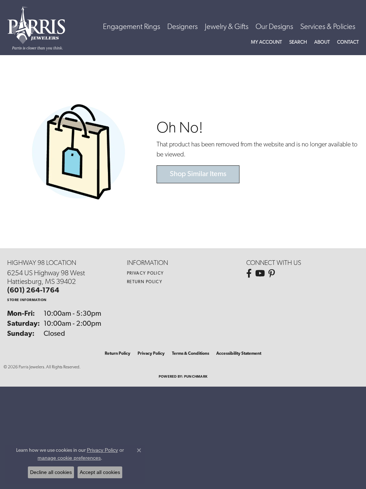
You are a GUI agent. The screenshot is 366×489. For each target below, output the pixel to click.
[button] (266, 42)
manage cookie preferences (69, 458)
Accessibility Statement (238, 354)
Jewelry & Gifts (226, 27)
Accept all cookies (100, 472)
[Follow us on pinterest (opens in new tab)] (271, 273)
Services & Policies (327, 27)
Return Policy (145, 282)
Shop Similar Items (198, 174)
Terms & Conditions (190, 354)
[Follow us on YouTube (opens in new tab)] (260, 273)
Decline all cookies (51, 472)
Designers (182, 27)
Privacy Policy (145, 273)
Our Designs (274, 27)
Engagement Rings (131, 27)
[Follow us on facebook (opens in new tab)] (249, 273)
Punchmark (195, 377)
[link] (348, 42)
